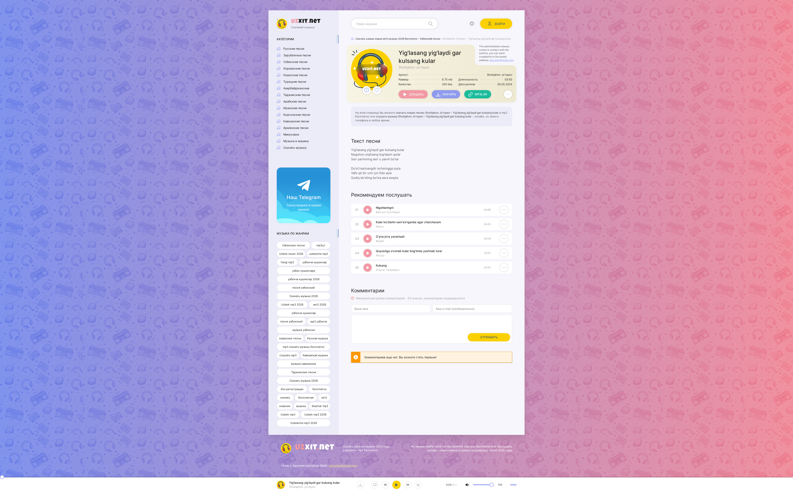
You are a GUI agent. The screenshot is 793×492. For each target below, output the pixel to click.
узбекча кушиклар (315, 262)
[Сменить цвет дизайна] (472, 24)
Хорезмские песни (296, 68)
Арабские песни (294, 101)
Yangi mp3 (287, 262)
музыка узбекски (303, 330)
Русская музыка (317, 338)
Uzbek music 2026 (291, 253)
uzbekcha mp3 (318, 253)
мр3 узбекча (318, 321)
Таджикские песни (296, 95)
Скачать (449, 94)
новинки (284, 406)
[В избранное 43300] (377, 90)
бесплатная (305, 397)
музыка (301, 406)
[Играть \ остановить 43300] (367, 210)
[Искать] (430, 24)
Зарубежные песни (297, 55)
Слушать (416, 94)
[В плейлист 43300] (508, 94)
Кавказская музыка (315, 355)
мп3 (324, 397)
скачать (285, 397)
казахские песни (290, 338)
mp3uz (320, 245)
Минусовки (291, 134)
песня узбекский (303, 287)
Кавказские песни (296, 121)
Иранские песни (294, 108)
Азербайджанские (296, 88)
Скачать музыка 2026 (304, 296)
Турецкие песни (294, 81)
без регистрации (292, 389)
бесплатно (319, 389)
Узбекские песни (295, 62)
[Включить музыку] (396, 485)
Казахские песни (295, 75)
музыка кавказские (303, 363)
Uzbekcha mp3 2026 (303, 423)
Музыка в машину (296, 141)
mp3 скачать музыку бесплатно (303, 346)
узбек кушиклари (303, 270)
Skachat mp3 (320, 406)
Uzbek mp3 (288, 414)
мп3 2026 (319, 304)
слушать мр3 (288, 355)
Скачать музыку (295, 147)
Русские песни (293, 48)
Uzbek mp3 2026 (292, 304)
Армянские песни (295, 128)
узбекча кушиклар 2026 (303, 279)
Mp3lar (481, 94)
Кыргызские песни (296, 114)
